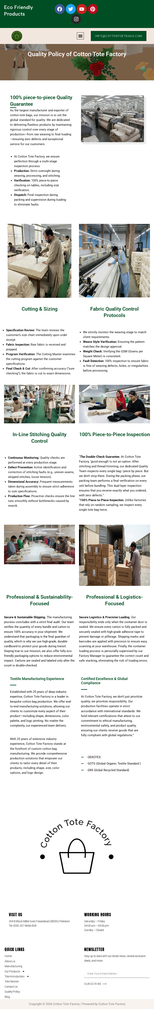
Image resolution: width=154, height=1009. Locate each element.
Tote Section (12, 981)
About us (10, 961)
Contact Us (11, 986)
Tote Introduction (14, 976)
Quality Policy (12, 991)
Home (8, 956)
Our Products (12, 971)
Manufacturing (13, 966)
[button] (80, 35)
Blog (7, 996)
